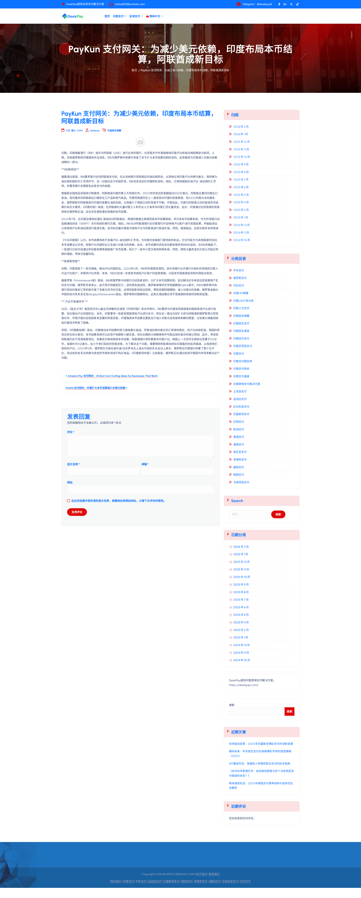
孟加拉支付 (240, 399)
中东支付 (238, 270)
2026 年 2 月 (241, 126)
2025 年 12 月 (241, 141)
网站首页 (115, 881)
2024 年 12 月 (241, 225)
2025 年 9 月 (241, 164)
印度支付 (118, 16)
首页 (107, 16)
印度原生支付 (241, 323)
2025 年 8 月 (241, 172)
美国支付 (238, 444)
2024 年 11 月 (241, 232)
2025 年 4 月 (241, 202)
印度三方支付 (241, 308)
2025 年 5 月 (241, 194)
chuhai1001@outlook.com (130, 4)
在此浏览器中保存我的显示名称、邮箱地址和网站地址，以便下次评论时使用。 (118, 500)
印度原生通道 (241, 330)
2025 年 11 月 (241, 149)
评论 (70, 432)
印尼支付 (238, 285)
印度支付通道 (241, 376)
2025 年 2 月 (241, 209)
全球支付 (134, 16)
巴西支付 (238, 421)
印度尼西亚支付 (242, 346)
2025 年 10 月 (241, 156)
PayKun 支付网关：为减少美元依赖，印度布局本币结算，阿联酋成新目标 (185, 70)
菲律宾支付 (240, 459)
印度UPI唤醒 (240, 293)
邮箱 (145, 464)
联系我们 (214, 874)
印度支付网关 (241, 368)
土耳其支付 (240, 391)
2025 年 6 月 (241, 187)
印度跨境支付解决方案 (246, 384)
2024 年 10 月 (241, 240)
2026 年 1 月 (240, 134)
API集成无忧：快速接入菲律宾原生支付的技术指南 (259, 763)
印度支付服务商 (242, 361)
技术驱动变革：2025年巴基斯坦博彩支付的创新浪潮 (261, 743)
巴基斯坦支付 (241, 414)
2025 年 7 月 (241, 179)
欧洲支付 (238, 429)
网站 (69, 482)
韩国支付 (238, 474)
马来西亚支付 (241, 482)
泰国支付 (238, 436)
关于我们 (201, 874)
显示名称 (73, 464)
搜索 (231, 705)
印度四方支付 (241, 338)
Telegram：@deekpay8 (257, 4)
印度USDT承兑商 (243, 300)
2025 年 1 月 (240, 217)
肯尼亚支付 (240, 452)
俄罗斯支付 (240, 278)
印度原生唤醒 (114, 130)
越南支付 (238, 467)
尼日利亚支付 (241, 406)
